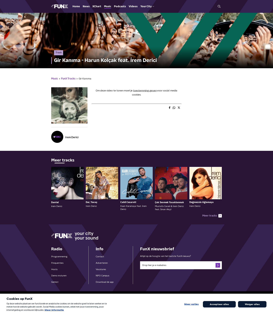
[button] (219, 6)
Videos (133, 6)
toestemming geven (145, 90)
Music (107, 6)
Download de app (105, 282)
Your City (146, 6)
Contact (100, 256)
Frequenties (57, 263)
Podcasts (120, 6)
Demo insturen (59, 275)
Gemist (54, 282)
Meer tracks (209, 216)
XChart (96, 6)
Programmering (59, 256)
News (86, 6)
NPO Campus (102, 275)
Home (76, 6)
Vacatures (101, 269)
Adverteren (102, 263)
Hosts (54, 269)
